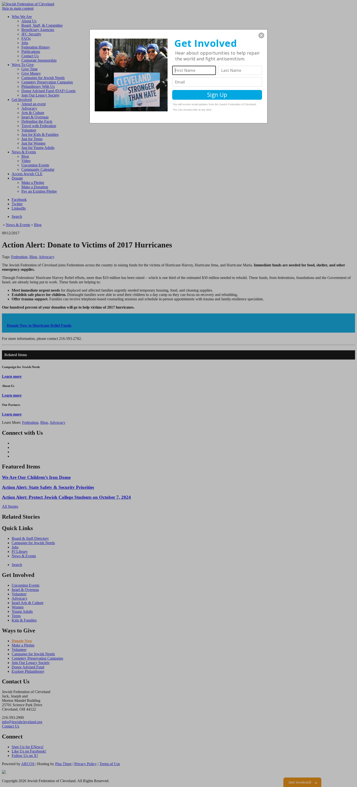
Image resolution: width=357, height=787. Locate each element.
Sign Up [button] (217, 94)
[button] (261, 35)
